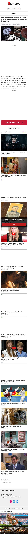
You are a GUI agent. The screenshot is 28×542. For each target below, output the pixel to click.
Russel (19, 24)
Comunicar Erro (13, 128)
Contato (3, 490)
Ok (14, 224)
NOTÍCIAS (6, 480)
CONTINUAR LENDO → (14, 123)
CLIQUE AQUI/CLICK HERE (16, 497)
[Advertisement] (14, 60)
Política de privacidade (9, 490)
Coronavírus (7, 482)
